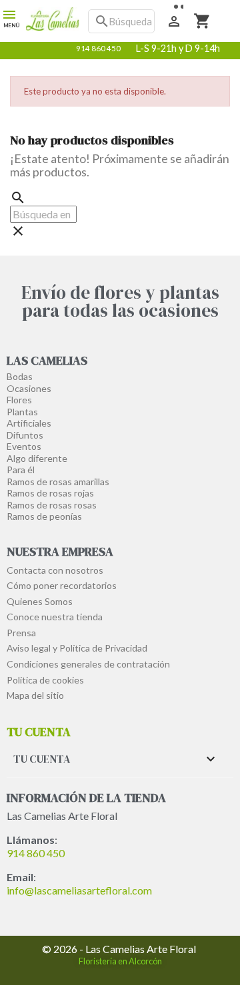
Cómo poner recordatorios (62, 585)
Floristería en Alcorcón (120, 961)
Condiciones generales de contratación (88, 664)
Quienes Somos (40, 601)
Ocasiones (29, 388)
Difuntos (25, 435)
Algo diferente (37, 458)
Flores (19, 399)
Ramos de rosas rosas (52, 504)
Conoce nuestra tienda (55, 616)
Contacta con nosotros (55, 570)
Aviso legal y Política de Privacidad (77, 648)
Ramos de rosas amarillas (58, 481)
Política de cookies (45, 680)
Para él (21, 469)
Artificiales (29, 423)
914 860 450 (36, 853)
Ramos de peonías (44, 516)
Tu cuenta (39, 731)
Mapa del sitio (35, 695)
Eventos (24, 446)
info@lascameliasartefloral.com (79, 890)
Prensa (21, 632)
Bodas (20, 376)
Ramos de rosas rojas (50, 492)
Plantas (22, 411)
